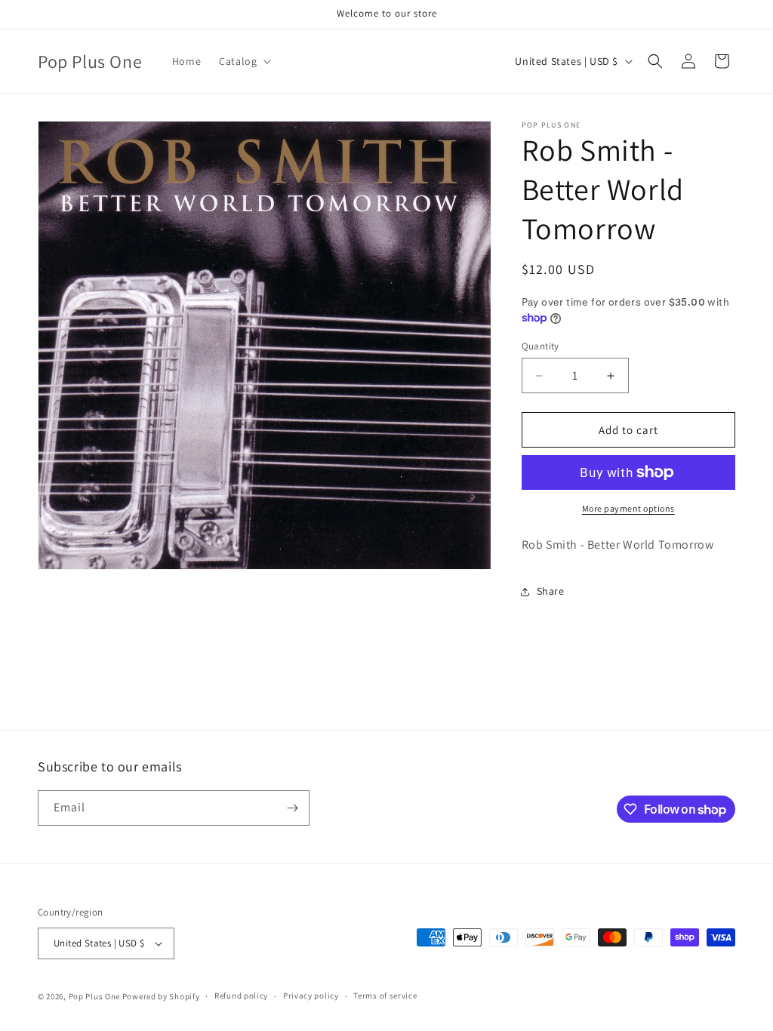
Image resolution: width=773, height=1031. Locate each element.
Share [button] (551, 591)
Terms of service (385, 995)
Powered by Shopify (161, 996)
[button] (243, 61)
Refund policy (241, 995)
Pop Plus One (94, 996)
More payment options (628, 508)
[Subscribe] (292, 808)
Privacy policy (311, 995)
